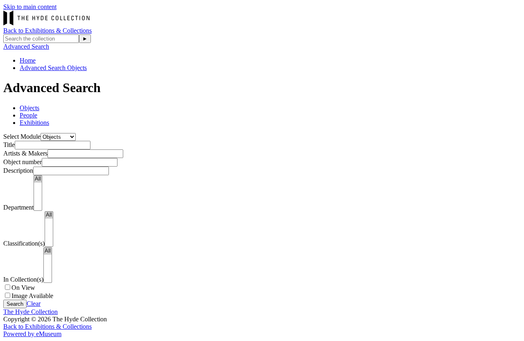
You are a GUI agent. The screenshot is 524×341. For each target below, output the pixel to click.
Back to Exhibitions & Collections (47, 30)
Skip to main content (29, 6)
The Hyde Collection (30, 311)
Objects (29, 107)
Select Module (22, 136)
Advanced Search (26, 46)
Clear (34, 303)
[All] (38, 179)
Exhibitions (34, 122)
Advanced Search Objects (53, 67)
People (28, 115)
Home (28, 60)
